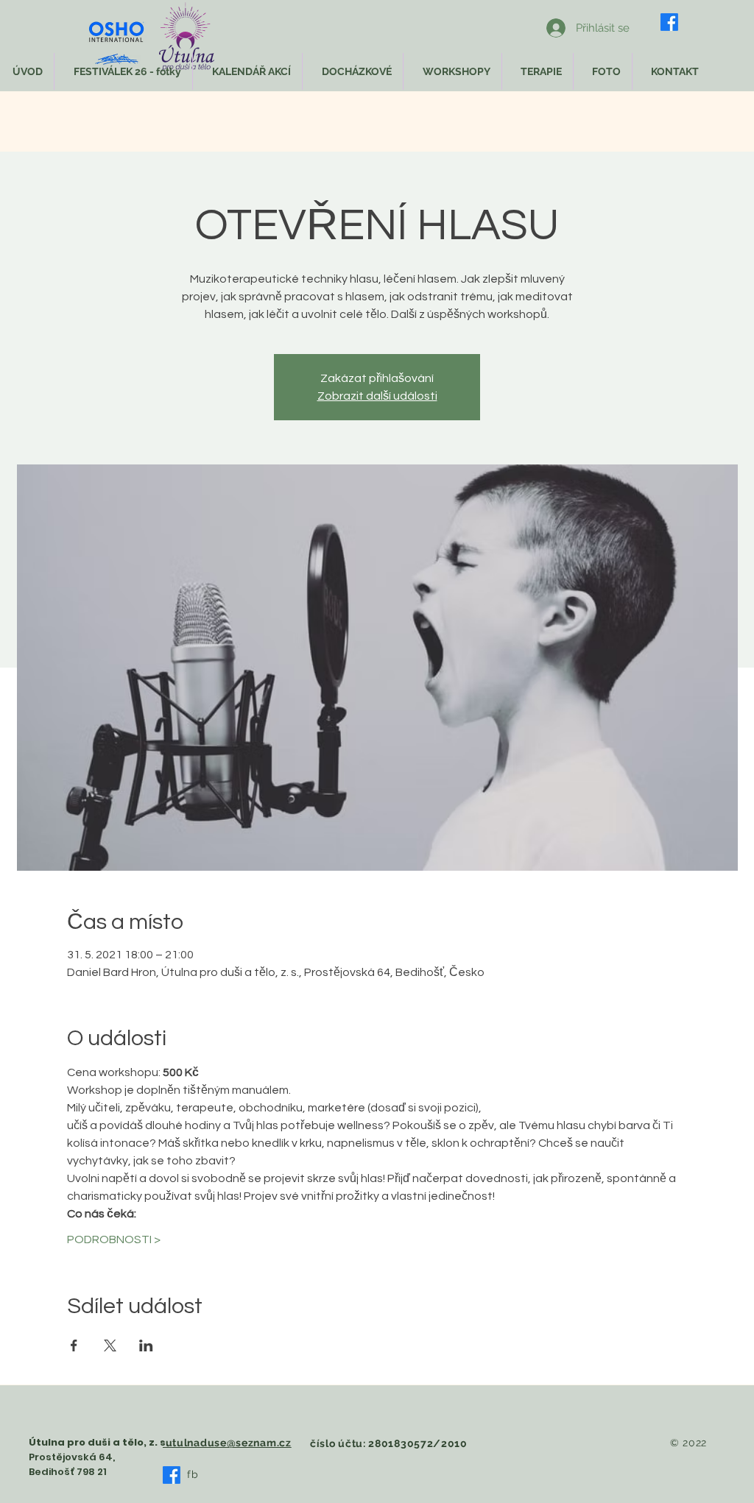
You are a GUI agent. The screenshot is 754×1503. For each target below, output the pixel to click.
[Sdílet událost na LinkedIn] (146, 1345)
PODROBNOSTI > (114, 1239)
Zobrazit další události (377, 396)
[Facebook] (669, 22)
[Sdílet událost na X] (110, 1345)
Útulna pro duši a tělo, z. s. (99, 1442)
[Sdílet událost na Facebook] (74, 1345)
